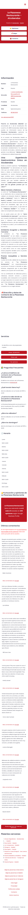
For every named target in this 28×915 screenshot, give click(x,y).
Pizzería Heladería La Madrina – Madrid (15, 855)
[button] (21, 4)
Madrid (22, 23)
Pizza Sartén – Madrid (10, 843)
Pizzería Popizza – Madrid (12, 862)
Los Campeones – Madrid (12, 845)
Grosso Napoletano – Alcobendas (14, 839)
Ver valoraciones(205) (7, 117)
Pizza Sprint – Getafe (10, 849)
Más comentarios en (11, 581)
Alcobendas (15, 23)
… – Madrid (7, 841)
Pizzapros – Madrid (10, 847)
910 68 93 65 (13, 382)
